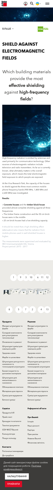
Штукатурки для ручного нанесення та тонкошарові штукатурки (13, 364)
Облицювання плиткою (12, 387)
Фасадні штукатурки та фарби (12, 327)
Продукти (7, 321)
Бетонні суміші (8, 399)
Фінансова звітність (36, 442)
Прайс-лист (7, 417)
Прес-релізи (33, 434)
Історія (30, 421)
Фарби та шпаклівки (11, 357)
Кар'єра (31, 430)
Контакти (6, 447)
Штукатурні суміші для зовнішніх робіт (12, 348)
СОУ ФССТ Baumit (10, 429)
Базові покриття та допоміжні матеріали (11, 372)
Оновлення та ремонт (12, 342)
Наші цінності (33, 425)
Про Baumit (33, 417)
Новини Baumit (34, 438)
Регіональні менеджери (12, 451)
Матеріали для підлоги (12, 391)
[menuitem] (26, 3)
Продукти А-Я (8, 412)
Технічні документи (11, 425)
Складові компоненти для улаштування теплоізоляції (12, 335)
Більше (7, 29)
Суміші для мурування (12, 395)
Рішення (31, 321)
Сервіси (6, 408)
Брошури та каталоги (11, 421)
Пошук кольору (9, 438)
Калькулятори (8, 434)
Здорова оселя (8, 353)
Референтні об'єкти (37, 408)
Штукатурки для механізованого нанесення (9, 380)
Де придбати (8, 455)
